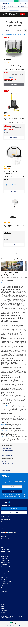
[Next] (16, 253)
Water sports (4, 436)
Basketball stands (5, 416)
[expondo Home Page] (2, 34)
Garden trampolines (5, 405)
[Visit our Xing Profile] (9, 552)
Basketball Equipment (7, 448)
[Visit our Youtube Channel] (2, 552)
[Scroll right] (26, 14)
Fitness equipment (5, 430)
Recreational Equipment (7, 463)
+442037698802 (6, 516)
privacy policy (5, 496)
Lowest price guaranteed (10, 77)
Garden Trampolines (7, 468)
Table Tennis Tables (6, 461)
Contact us (14, 508)
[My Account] (22, 3)
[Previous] (12, 253)
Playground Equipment (7, 453)
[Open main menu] (1, 3)
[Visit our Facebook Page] (4, 552)
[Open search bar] (17, 3)
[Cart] (25, 3)
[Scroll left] (1, 14)
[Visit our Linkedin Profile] (6, 552)
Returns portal (14, 512)
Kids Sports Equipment (7, 450)
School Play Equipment (7, 455)
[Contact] (20, 3)
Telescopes (3, 424)
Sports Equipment (6, 465)
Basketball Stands (6, 470)
